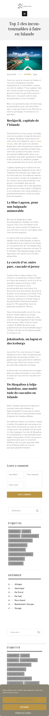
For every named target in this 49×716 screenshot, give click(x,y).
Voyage (28, 74)
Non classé (20, 600)
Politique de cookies (23, 713)
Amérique (20, 588)
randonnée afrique (30, 536)
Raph (35, 74)
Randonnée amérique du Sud (20, 541)
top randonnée (15, 564)
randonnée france (17, 550)
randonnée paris (16, 559)
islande (26, 531)
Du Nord (19, 592)
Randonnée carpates (17, 545)
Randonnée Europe (24, 604)
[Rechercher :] (24, 632)
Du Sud (18, 596)
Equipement (14, 531)
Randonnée (14, 536)
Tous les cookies (24, 700)
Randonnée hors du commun (20, 554)
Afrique (18, 584)
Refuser (24, 707)
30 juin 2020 (11, 74)
